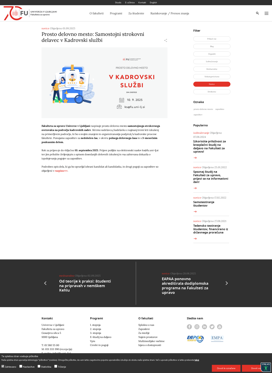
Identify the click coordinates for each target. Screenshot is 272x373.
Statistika (46, 367)
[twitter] (212, 326)
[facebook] (189, 326)
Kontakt (142, 2)
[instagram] (196, 326)
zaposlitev (198, 114)
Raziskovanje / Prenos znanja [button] (169, 13)
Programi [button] (116, 13)
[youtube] (219, 326)
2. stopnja (95, 329)
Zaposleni (144, 329)
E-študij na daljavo (100, 337)
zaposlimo (219, 109)
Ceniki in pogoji (99, 345)
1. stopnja (95, 324)
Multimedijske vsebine (151, 341)
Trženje (62, 367)
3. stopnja (95, 332)
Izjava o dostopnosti (149, 345)
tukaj (197, 360)
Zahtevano (10, 367)
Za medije (144, 332)
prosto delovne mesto (203, 109)
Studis (118, 2)
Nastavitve (28, 367)
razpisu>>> (61, 170)
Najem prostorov (148, 337)
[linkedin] (204, 326)
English (153, 2)
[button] (226, 368)
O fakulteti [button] (97, 13)
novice (45, 28)
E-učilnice (130, 2)
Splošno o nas (146, 324)
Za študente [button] (136, 13)
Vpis (92, 341)
